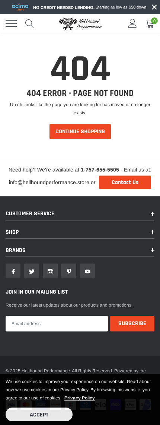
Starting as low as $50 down (89, 7)
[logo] (80, 23)
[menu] (11, 23)
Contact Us (125, 182)
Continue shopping (80, 131)
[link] (13, 271)
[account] (132, 23)
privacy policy (79, 398)
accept (39, 415)
